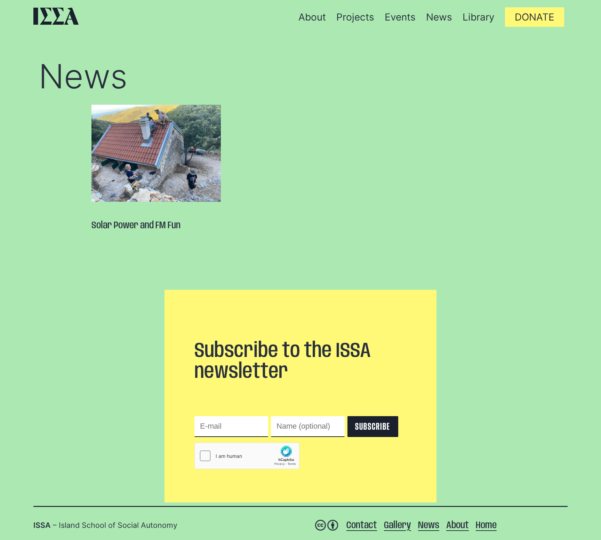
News (83, 76)
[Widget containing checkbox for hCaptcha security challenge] (246, 456)
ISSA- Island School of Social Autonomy (56, 16)
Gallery (397, 526)
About (457, 526)
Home (486, 526)
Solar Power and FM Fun (136, 226)
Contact (361, 526)
